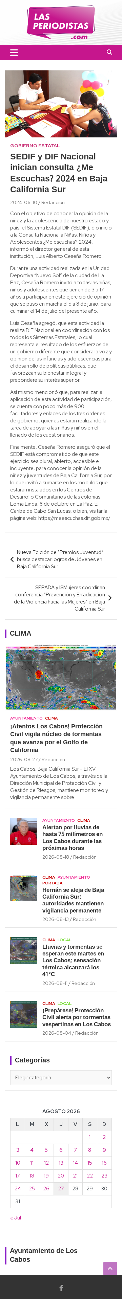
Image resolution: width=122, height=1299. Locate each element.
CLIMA (20, 634)
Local (65, 940)
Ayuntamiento (26, 718)
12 (46, 1163)
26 (46, 1188)
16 (104, 1163)
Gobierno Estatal (35, 145)
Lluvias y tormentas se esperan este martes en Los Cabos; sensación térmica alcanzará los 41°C (73, 961)
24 (18, 1188)
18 (31, 1175)
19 (46, 1175)
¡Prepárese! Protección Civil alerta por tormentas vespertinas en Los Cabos (76, 1018)
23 (104, 1175)
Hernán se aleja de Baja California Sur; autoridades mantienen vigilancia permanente (73, 900)
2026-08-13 (55, 919)
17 (17, 1175)
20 (61, 1175)
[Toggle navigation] (14, 52)
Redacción (53, 202)
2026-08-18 (55, 857)
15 (89, 1163)
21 (75, 1175)
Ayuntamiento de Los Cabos (44, 1256)
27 (61, 1188)
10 (17, 1163)
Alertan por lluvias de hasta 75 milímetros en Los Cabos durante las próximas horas (72, 838)
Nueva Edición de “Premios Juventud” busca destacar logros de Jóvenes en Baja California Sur (60, 559)
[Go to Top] (110, 1268)
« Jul (15, 1217)
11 (32, 1163)
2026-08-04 (56, 1033)
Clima (51, 718)
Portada (52, 883)
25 (32, 1188)
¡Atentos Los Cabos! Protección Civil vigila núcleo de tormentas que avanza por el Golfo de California (56, 739)
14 (75, 1163)
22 (90, 1175)
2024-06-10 (23, 202)
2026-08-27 (24, 759)
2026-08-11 (54, 983)
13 (61, 1163)
